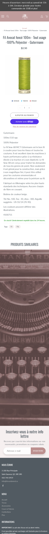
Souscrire (38, 451)
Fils (18, 227)
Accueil (24, 28)
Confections (6, 512)
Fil (11, 227)
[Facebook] (3, 486)
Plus (3, 515)
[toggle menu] (3, 16)
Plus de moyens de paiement (24, 126)
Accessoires (6, 506)
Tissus (4, 503)
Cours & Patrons (8, 509)
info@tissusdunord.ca (10, 481)
